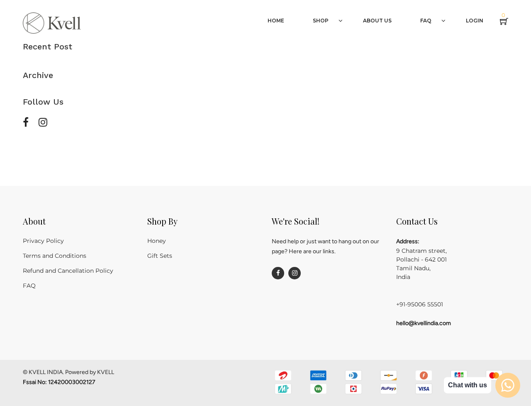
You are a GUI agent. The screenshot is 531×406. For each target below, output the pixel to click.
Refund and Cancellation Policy (68, 270)
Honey (156, 241)
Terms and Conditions (54, 255)
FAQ (29, 285)
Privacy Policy (43, 241)
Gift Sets (159, 255)
